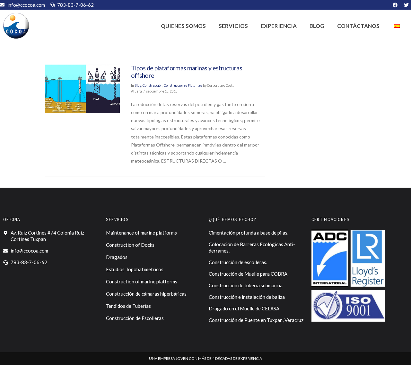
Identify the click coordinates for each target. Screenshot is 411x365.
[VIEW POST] (82, 89)
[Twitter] (406, 5)
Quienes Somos (183, 25)
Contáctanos (358, 25)
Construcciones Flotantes (183, 85)
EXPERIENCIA (279, 25)
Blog (317, 25)
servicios (233, 25)
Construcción (152, 85)
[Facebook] (395, 5)
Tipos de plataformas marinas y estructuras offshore (186, 71)
